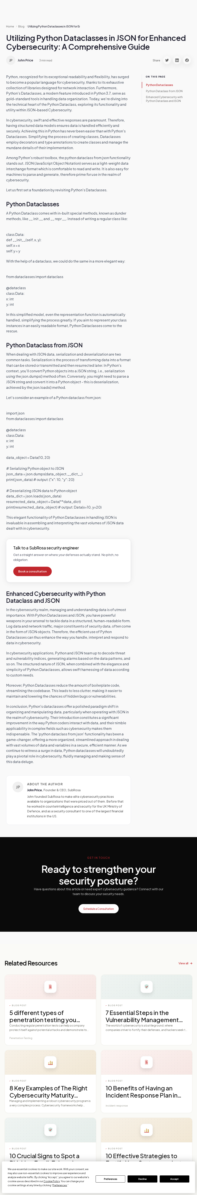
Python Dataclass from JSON (164, 91)
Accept (174, 1179)
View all (183, 963)
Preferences (110, 1179)
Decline (142, 1179)
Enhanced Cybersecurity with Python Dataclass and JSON (164, 98)
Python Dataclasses (159, 85)
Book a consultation (32, 571)
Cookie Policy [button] (51, 1181)
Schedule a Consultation (98, 908)
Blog (21, 26)
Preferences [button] (60, 1185)
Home (10, 26)
